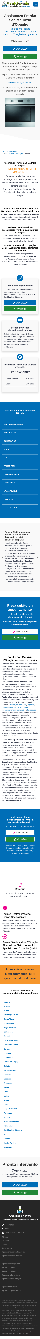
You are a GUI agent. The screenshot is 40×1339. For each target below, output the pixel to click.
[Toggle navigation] (35, 4)
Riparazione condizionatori (12, 1256)
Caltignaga (8, 1032)
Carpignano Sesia (11, 1040)
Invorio (6, 1087)
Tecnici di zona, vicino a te (19, 82)
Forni (15, 707)
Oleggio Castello (10, 1109)
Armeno (7, 1006)
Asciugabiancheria (9, 710)
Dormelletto (8, 1057)
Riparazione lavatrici (9, 1287)
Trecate (7, 1139)
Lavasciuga (31, 710)
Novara (7, 1002)
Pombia (7, 1117)
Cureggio (7, 1053)
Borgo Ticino (9, 1019)
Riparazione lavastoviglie (11, 1279)
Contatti (4, 1244)
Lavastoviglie (21, 705)
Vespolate (8, 1147)
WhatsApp (21, 56)
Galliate (7, 1066)
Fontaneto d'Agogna (12, 1062)
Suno (6, 1134)
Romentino (8, 1126)
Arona (6, 1010)
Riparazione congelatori (11, 1264)
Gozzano (7, 1079)
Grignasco (8, 1083)
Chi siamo (5, 1241)
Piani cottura (23, 707)
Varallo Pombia (10, 1143)
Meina (6, 1096)
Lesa (6, 1092)
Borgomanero (9, 1023)
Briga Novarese (10, 1028)
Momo (6, 1100)
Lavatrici (12, 705)
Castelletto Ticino (11, 1045)
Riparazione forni (8, 1267)
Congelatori (21, 710)
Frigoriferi (30, 705)
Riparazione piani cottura (11, 1290)
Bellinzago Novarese (12, 1015)
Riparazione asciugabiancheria (13, 1252)
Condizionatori (7, 707)
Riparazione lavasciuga (11, 1275)
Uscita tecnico (7, 1248)
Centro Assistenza (10, 151)
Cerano (7, 1049)
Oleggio (7, 1104)
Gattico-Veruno (10, 1070)
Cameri (6, 1036)
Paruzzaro (8, 1113)
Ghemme (7, 1075)
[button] (2, 558)
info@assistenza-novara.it (14, 1232)
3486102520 (21, 49)
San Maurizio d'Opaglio (14, 154)
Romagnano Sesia (11, 1122)
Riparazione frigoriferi (10, 1271)
